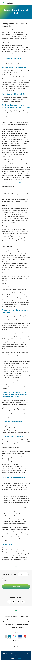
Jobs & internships (12, 627)
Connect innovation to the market (11, 616)
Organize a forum (7, 622)
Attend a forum (22, 619)
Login (5, 624)
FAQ (28, 622)
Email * (21, 574)
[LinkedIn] (18, 602)
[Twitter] (14, 602)
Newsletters (14, 619)
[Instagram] (23, 602)
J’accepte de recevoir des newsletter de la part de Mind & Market (16, 579)
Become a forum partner (19, 622)
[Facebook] (9, 602)
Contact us (21, 627)
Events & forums (25, 616)
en (17, 646)
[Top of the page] (16, 565)
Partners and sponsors (22, 624)
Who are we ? (11, 624)
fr (14, 646)
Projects (8, 619)
